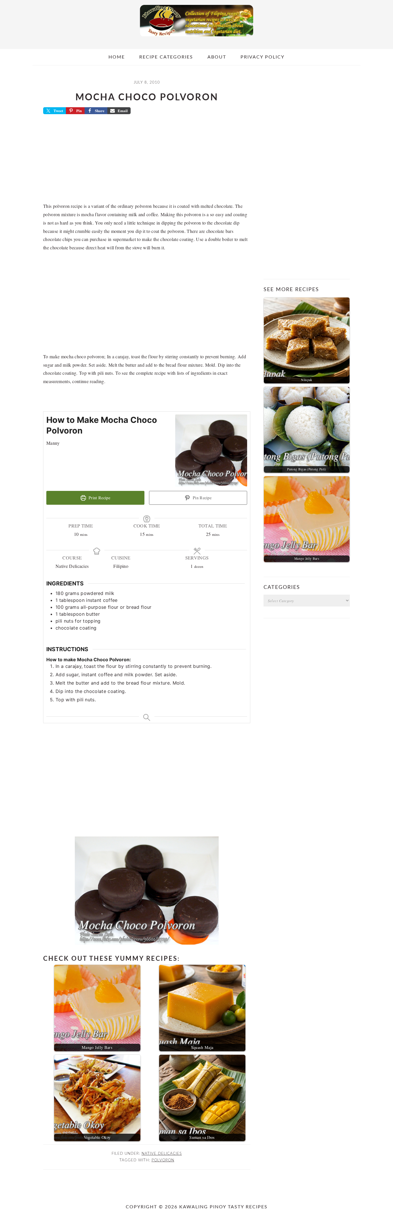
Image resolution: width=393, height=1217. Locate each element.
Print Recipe (98, 497)
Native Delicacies (162, 1153)
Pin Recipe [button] (202, 497)
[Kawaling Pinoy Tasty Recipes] (196, 38)
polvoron (163, 1160)
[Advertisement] (146, 160)
